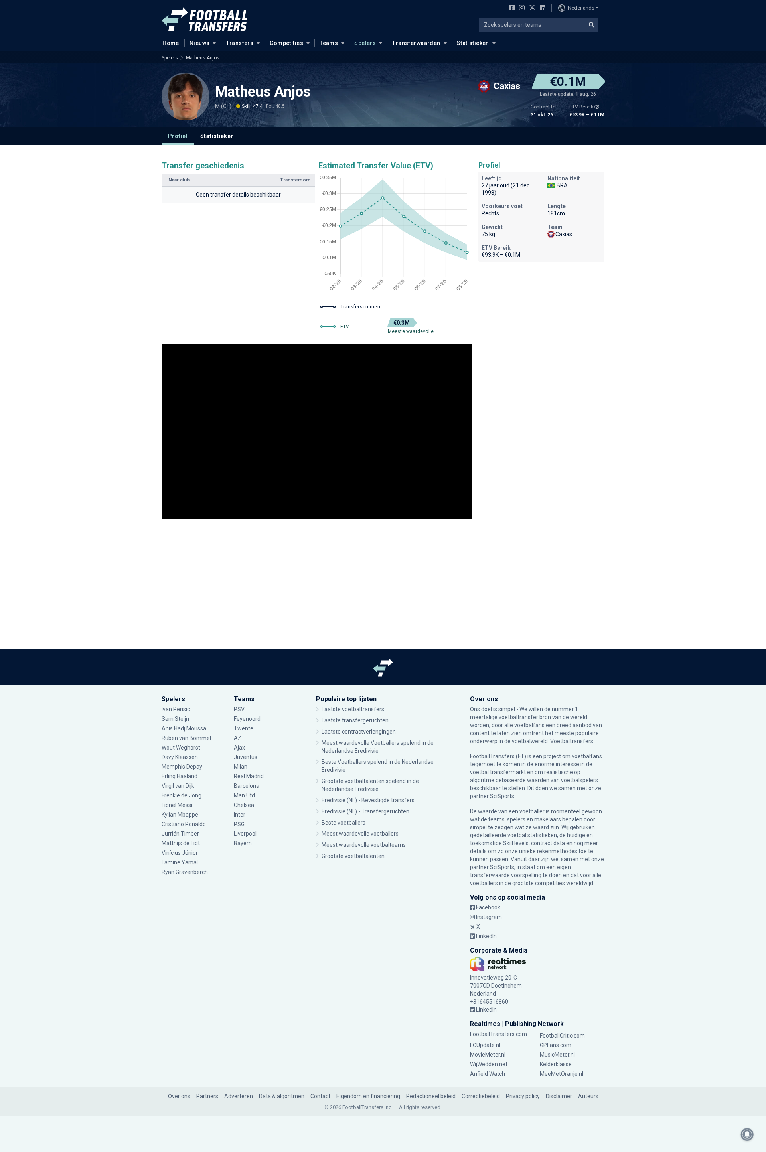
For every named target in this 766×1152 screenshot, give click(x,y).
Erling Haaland (179, 776)
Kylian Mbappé (180, 814)
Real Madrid (249, 776)
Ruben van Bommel (186, 738)
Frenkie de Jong (182, 795)
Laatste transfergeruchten (355, 720)
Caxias (563, 234)
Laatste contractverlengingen (359, 731)
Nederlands (581, 8)
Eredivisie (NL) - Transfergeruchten (365, 811)
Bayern (243, 843)
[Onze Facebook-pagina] (510, 8)
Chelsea (244, 805)
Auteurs (588, 1096)
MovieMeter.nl (487, 1054)
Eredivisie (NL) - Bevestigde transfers (368, 800)
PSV (239, 709)
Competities (286, 43)
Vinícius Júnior (180, 853)
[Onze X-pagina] (531, 8)
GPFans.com (555, 1045)
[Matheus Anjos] (185, 96)
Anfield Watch (487, 1074)
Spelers (365, 43)
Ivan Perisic (176, 709)
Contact (320, 1096)
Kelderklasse (556, 1064)
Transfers (240, 43)
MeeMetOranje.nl (561, 1074)
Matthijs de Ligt (181, 843)
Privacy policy (523, 1096)
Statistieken (473, 43)
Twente (243, 728)
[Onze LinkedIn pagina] (541, 8)
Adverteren (238, 1096)
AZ (237, 738)
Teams (329, 43)
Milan (240, 766)
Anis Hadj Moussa (184, 728)
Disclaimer (559, 1096)
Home (170, 43)
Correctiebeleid (481, 1096)
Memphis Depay (182, 766)
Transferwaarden (416, 43)
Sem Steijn (175, 719)
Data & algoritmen (281, 1096)
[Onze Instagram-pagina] (520, 8)
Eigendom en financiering (368, 1096)
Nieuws (200, 43)
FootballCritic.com (562, 1035)
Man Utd (244, 795)
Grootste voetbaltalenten (353, 856)
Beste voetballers (343, 822)
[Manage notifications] (747, 1134)
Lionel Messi (177, 805)
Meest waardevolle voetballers (360, 833)
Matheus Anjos (202, 58)
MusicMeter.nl (557, 1054)
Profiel (178, 136)
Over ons (179, 1096)
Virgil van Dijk (178, 786)
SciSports (502, 796)
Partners (207, 1096)
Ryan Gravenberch (185, 872)
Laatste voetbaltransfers (353, 709)
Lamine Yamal (180, 862)
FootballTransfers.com (498, 1034)
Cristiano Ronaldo (184, 824)
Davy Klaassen (180, 757)
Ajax (239, 747)
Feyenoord (247, 719)
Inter (239, 814)
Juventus (245, 757)
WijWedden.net (488, 1064)
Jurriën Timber (181, 833)
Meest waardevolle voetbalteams (364, 845)
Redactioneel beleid (431, 1096)
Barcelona (246, 786)
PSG (239, 824)
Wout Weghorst (181, 747)
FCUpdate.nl (485, 1045)
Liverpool (245, 833)
